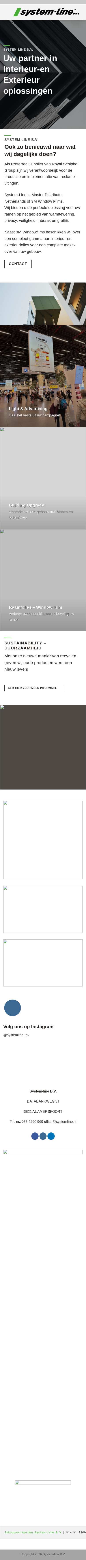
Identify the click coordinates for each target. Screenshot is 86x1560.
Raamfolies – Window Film (35, 607)
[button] (6, 12)
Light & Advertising (28, 408)
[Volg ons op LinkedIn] (51, 1136)
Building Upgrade (26, 505)
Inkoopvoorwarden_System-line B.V (33, 1532)
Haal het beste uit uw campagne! (34, 415)
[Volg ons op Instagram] (12, 1008)
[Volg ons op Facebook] (35, 1136)
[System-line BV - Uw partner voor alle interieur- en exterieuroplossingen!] (46, 12)
